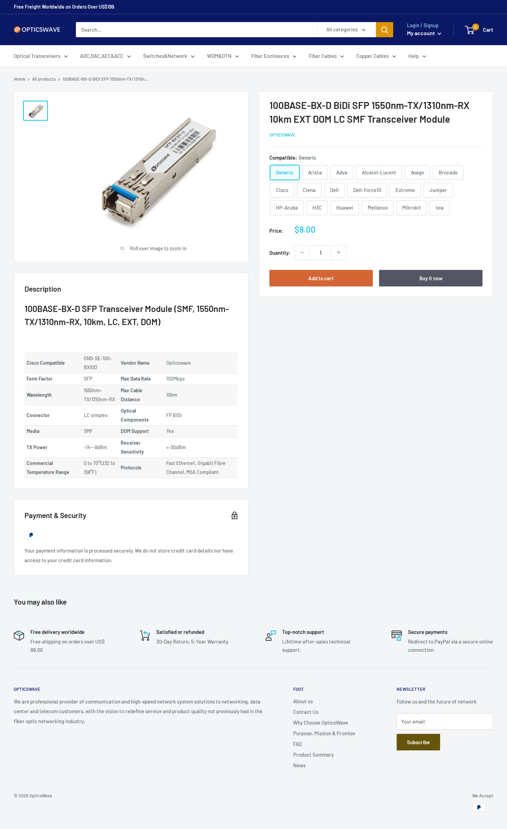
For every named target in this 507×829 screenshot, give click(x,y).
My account (421, 33)
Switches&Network (165, 56)
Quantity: (279, 252)
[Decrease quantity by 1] (302, 252)
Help (413, 56)
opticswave (282, 135)
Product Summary (313, 754)
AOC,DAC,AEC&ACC (101, 56)
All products (44, 79)
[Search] (384, 29)
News (299, 765)
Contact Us (305, 712)
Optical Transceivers (37, 56)
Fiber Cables (323, 56)
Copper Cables (372, 56)
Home (19, 79)
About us (303, 701)
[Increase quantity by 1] (338, 252)
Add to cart (321, 278)
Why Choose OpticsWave (320, 722)
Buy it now (431, 278)
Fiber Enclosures (270, 56)
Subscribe (418, 742)
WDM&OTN (219, 56)
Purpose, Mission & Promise (324, 733)
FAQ (297, 744)
